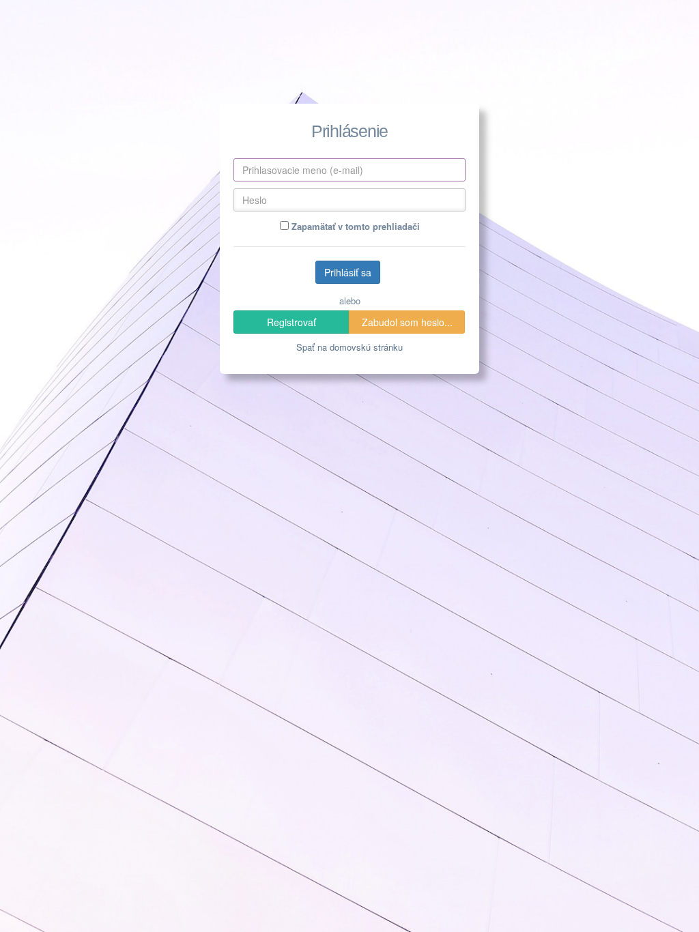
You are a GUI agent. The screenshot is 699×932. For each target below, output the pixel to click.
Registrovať (291, 322)
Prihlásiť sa (347, 272)
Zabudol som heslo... (407, 322)
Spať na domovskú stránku (349, 346)
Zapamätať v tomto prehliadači (354, 226)
